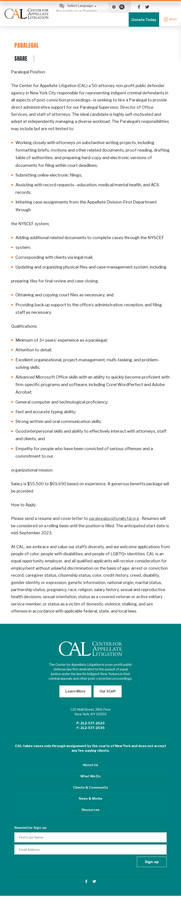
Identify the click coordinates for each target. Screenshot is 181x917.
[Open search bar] (121, 6)
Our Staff (108, 691)
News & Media (90, 799)
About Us (90, 765)
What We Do (90, 776)
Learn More (75, 691)
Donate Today (144, 20)
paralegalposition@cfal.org (114, 518)
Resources (91, 810)
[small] (139, 7)
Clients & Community (90, 788)
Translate (90, 11)
